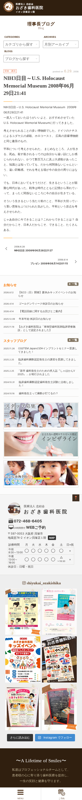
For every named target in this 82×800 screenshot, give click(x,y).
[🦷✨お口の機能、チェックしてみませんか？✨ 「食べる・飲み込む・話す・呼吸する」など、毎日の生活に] (59, 707)
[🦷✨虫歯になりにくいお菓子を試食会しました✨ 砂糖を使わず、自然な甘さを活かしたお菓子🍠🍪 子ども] (22, 707)
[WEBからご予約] (61, 793)
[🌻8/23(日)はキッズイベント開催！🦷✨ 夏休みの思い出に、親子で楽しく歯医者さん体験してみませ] (22, 659)
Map (52, 537)
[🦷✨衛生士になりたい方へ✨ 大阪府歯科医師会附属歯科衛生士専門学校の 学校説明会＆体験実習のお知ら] (59, 612)
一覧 (74, 283)
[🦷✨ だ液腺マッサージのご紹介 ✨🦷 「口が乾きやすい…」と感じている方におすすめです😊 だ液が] (22, 612)
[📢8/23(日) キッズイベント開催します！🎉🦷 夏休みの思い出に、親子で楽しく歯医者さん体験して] (59, 659)
